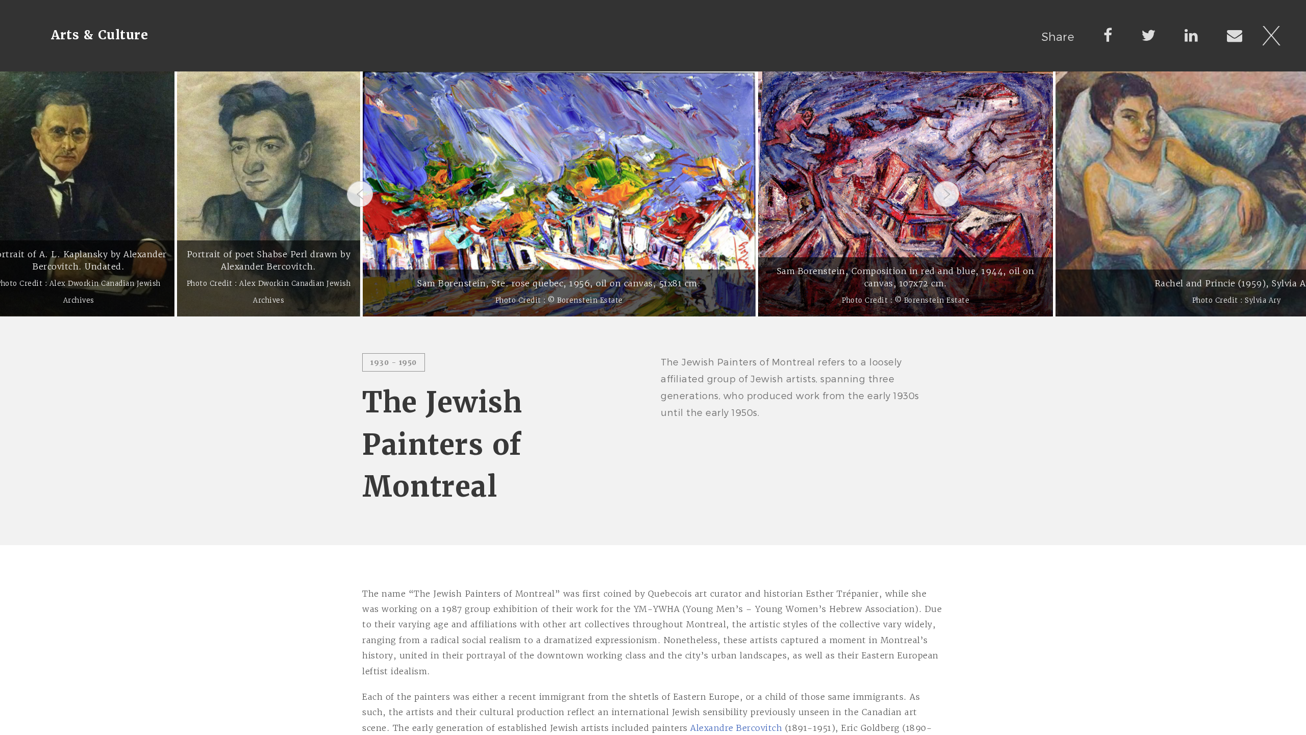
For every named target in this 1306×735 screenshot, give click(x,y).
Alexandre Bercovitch (736, 728)
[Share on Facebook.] (1108, 35)
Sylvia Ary (1262, 300)
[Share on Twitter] (1148, 35)
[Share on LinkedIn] (1191, 35)
